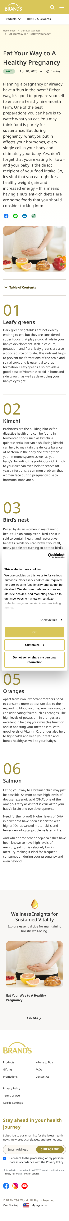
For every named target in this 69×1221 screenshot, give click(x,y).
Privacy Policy (11, 1088)
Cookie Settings (13, 1103)
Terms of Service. (31, 1173)
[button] (34, 216)
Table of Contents (22, 287)
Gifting (7, 1070)
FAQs (39, 1070)
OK (34, 632)
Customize (32, 644)
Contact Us (42, 1077)
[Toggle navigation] (61, 7)
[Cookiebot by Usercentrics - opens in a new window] (49, 555)
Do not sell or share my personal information (34, 660)
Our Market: (11, 1205)
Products (10, 19)
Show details (48, 619)
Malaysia (37, 1205)
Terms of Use (11, 1096)
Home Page (9, 30)
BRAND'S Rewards (39, 19)
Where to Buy (44, 1062)
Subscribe (50, 1149)
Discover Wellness (30, 30)
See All (33, 1018)
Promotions (10, 1077)
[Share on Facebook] (6, 216)
